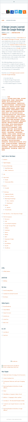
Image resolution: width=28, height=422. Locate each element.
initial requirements (7, 125)
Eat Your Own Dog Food (16, 113)
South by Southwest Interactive (18, 44)
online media (10, 132)
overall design (11, 134)
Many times (10, 130)
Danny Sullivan (6, 309)
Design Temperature (18, 111)
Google (19, 48)
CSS (6, 221)
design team (9, 111)
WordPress (7, 248)
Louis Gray (5, 319)
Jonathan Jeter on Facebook (12, 12)
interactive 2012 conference (9, 127)
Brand (13, 100)
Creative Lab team (15, 106)
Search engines (11, 138)
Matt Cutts (5, 322)
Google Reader (15, 121)
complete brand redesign (9, 103)
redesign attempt (11, 137)
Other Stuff (6, 177)
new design (17, 130)
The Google (14, 145)
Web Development (7, 216)
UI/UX (8, 97)
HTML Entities (6, 271)
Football (7, 188)
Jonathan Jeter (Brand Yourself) (10, 293)
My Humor (5, 297)
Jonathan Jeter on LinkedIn (20, 12)
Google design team (11, 117)
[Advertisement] (14, 349)
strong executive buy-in (15, 142)
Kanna (20, 127)
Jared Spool (6, 332)
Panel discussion (6, 135)
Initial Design (5, 124)
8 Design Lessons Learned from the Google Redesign (13, 28)
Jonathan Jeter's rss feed (24, 12)
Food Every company (9, 116)
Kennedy (4, 129)
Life (4, 174)
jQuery (6, 232)
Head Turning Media (8, 290)
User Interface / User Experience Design (12, 213)
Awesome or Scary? (9, 196)
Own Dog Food (21, 134)
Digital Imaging (6, 162)
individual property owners (15, 122)
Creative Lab (5, 106)
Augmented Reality (9, 194)
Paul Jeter (5, 335)
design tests (5, 113)
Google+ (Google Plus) (10, 225)
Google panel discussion (13, 119)
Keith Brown (6, 316)
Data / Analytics (10, 200)
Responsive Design (9, 239)
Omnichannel (9, 203)
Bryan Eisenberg (7, 306)
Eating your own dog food (9, 114)
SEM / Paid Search (9, 170)
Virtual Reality (8, 209)
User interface (6, 148)
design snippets (15, 109)
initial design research (16, 124)
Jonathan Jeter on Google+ (8, 12)
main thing (10, 129)
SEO (6, 241)
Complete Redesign (9, 105)
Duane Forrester (7, 313)
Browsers (7, 219)
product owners (16, 135)
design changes (10, 108)
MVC (6, 236)
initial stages (17, 125)
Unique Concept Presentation (17, 146)
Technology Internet (11, 143)
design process (6, 109)
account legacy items (14, 98)
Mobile (6, 205)
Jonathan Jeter (14, 8)
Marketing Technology (10, 198)
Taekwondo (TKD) (9, 182)
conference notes (20, 105)
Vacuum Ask (14, 148)
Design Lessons (20, 108)
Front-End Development (10, 223)
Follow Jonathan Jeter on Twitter (16, 12)
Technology (6, 192)
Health (6, 179)
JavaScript (7, 230)
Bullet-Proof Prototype (13, 101)
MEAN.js (5, 281)
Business (5, 159)
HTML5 (6, 228)
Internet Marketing (7, 166)
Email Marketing (8, 168)
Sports (4, 185)
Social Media (8, 243)
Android (8, 207)
